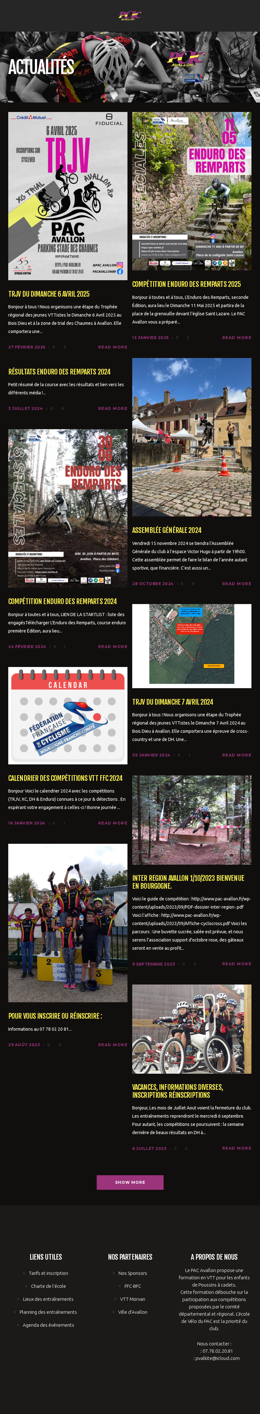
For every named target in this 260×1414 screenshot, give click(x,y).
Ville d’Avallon (132, 1312)
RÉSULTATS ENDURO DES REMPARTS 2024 (59, 372)
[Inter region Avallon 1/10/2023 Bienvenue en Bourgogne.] (191, 820)
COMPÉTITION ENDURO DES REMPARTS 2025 (186, 284)
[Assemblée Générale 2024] (191, 437)
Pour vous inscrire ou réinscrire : (55, 1016)
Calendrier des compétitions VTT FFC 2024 (65, 778)
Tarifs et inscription (48, 1273)
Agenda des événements (48, 1325)
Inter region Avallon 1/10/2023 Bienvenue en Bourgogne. (188, 882)
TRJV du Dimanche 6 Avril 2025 (48, 294)
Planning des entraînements (48, 1312)
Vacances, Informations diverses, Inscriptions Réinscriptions (177, 1091)
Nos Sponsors (133, 1273)
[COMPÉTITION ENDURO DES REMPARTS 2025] (191, 191)
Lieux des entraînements (48, 1299)
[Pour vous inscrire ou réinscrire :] (67, 922)
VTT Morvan (132, 1299)
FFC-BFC (133, 1286)
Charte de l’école (48, 1286)
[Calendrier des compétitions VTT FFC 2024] (67, 715)
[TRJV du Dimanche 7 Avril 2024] (191, 646)
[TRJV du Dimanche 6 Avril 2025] (67, 196)
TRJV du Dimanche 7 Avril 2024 (172, 702)
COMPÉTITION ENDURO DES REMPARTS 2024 (62, 601)
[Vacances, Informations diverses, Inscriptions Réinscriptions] (191, 1029)
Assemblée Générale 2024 (166, 530)
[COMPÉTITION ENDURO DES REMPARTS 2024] (67, 508)
